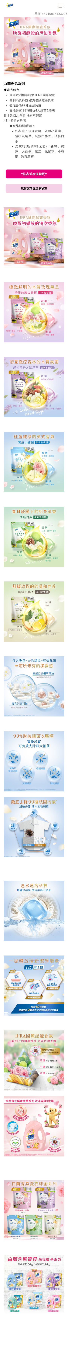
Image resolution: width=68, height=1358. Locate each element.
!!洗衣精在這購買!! (34, 188)
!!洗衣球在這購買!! (34, 174)
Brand (10, 5)
